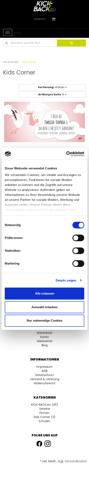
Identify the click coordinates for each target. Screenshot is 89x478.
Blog (45, 345)
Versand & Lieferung (44, 379)
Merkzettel (44, 341)
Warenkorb (44, 333)
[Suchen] (71, 43)
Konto (44, 337)
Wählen (51, 87)
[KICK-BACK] (44, 6)
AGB (44, 371)
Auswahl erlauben (44, 307)
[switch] (78, 238)
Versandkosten (76, 461)
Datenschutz (44, 375)
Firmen (44, 413)
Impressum (44, 367)
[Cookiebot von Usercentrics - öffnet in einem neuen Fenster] (66, 154)
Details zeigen (66, 280)
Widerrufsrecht (44, 383)
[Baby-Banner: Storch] (44, 130)
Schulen (44, 421)
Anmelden (40, 19)
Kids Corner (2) (44, 417)
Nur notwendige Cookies (45, 320)
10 (51, 94)
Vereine (44, 409)
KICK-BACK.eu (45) (44, 405)
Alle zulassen (44, 293)
